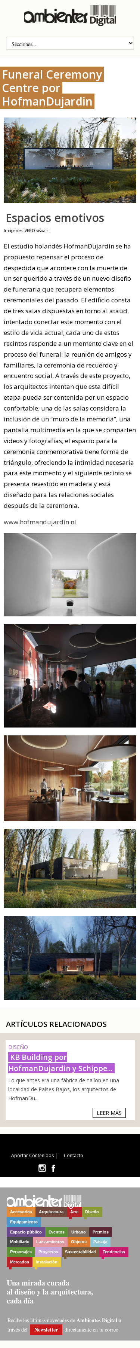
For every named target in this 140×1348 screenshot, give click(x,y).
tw (42, 1168)
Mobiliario (19, 1241)
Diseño (92, 1212)
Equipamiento (24, 1222)
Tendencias (114, 1252)
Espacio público (26, 1232)
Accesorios (21, 1212)
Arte (74, 1212)
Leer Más (109, 1112)
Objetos (79, 1241)
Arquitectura (51, 1212)
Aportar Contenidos (32, 1155)
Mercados (19, 1262)
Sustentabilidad (80, 1252)
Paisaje (100, 1241)
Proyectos (48, 1252)
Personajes (21, 1252)
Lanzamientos (50, 1241)
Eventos (57, 1232)
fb (53, 1168)
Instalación (46, 1262)
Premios (101, 1232)
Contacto (73, 1155)
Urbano (78, 1232)
